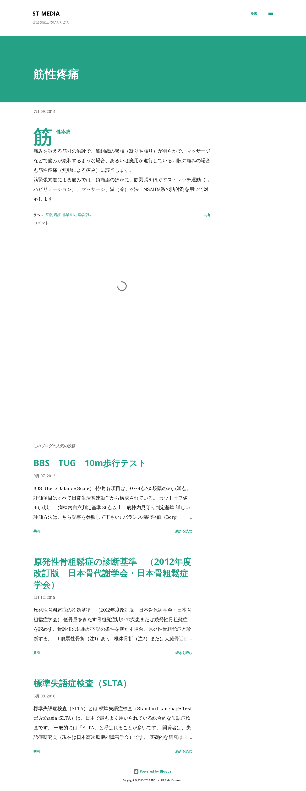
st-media (46, 13)
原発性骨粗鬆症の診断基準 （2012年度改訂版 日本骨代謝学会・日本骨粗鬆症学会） (112, 573)
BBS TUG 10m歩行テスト (90, 463)
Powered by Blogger (156, 771)
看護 (57, 214)
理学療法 (84, 214)
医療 (48, 214)
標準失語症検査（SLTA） (82, 683)
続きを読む (183, 531)
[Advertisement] (114, 383)
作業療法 (69, 214)
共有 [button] (207, 214)
